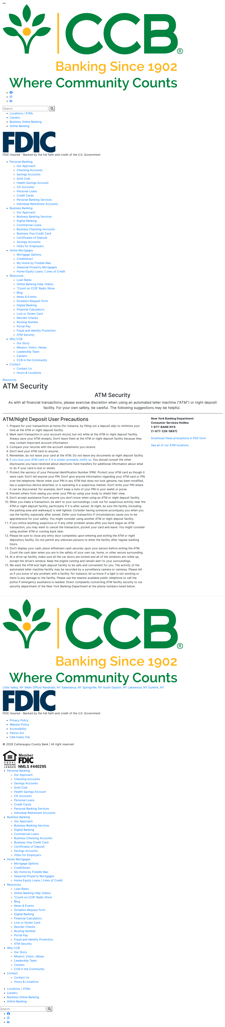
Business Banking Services (34, 216)
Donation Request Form (32, 301)
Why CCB (16, 339)
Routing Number (27, 322)
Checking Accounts (30, 170)
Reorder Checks (27, 318)
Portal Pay (24, 326)
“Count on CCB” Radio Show (36, 288)
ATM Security (25, 334)
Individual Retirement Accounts (37, 204)
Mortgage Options (29, 254)
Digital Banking (27, 220)
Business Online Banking (26, 121)
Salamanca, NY (72, 687)
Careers (15, 117)
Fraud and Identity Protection (36, 330)
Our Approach (26, 166)
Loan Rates (24, 280)
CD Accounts (25, 187)
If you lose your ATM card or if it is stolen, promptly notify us (50, 459)
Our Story (23, 343)
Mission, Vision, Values (32, 347)
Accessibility (18, 728)
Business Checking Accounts (36, 229)
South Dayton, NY (115, 687)
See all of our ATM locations (170, 445)
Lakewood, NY (137, 687)
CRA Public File (20, 737)
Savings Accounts (28, 174)
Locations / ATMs (21, 113)
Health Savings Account (33, 183)
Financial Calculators (30, 309)
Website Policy (19, 724)
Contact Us (24, 368)
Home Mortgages (21, 250)
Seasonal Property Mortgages (37, 267)
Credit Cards (25, 195)
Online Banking (19, 126)
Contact (15, 364)
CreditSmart (25, 258)
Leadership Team (28, 351)
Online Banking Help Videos (35, 284)
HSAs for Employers (30, 246)
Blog (20, 292)
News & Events (27, 296)
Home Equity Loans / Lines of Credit (41, 271)
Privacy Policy (19, 720)
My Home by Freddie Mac (34, 263)
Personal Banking (21, 161)
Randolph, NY (52, 687)
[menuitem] (116, 113)
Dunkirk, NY (156, 687)
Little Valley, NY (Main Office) (22, 687)
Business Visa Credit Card (34, 233)
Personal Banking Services (34, 199)
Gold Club (23, 178)
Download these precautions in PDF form (178, 438)
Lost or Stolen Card (30, 313)
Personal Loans (27, 191)
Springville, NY (92, 687)
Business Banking (21, 208)
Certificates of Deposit (32, 237)
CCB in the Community (32, 360)
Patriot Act (17, 733)
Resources (16, 275)
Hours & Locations (29, 372)
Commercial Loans (29, 225)
